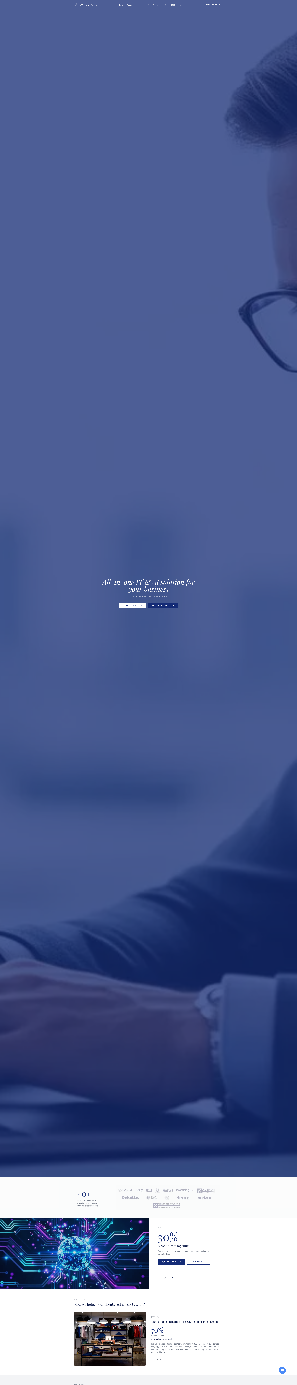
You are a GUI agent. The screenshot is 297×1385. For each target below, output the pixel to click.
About (129, 5)
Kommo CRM (170, 5)
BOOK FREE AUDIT (131, 605)
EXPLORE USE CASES (161, 605)
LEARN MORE (196, 1262)
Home (121, 5)
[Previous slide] (160, 1278)
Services (138, 5)
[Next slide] (172, 1278)
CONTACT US (211, 5)
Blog (180, 5)
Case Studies (153, 5)
